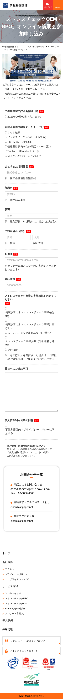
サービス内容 (10, 586)
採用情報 (7, 629)
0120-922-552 (18, 489)
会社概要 (7, 562)
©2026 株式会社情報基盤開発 (31, 696)
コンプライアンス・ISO (17, 579)
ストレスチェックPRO (16, 598)
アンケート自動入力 (15, 613)
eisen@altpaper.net (21, 507)
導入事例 (7, 620)
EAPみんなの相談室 (15, 608)
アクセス (9, 569)
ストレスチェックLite (16, 603)
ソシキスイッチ (13, 593)
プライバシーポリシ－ (16, 574)
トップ (11, 47)
